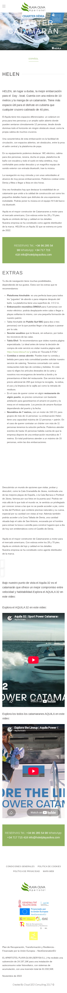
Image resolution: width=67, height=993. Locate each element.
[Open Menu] (3, 6)
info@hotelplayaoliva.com (36, 254)
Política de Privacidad (26, 871)
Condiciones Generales (20, 866)
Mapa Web (48, 871)
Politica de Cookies (49, 866)
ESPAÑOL (33, 59)
